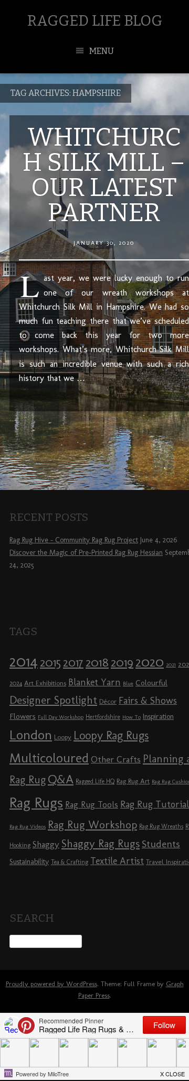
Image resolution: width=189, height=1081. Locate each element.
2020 (149, 661)
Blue (128, 683)
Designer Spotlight (53, 699)
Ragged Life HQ (95, 781)
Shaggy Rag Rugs (100, 843)
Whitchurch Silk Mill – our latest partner (104, 175)
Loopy (62, 737)
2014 (23, 661)
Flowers (22, 716)
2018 (97, 662)
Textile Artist (117, 861)
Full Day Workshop (60, 717)
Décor (108, 701)
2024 (15, 683)
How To (131, 717)
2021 (171, 664)
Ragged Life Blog (94, 20)
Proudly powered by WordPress (51, 984)
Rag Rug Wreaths (161, 826)
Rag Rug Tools (91, 805)
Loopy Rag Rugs (111, 735)
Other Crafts (116, 759)
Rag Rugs (36, 802)
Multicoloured (49, 758)
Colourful (151, 682)
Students (161, 844)
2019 (122, 662)
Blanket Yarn (94, 682)
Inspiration (158, 716)
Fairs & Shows (148, 700)
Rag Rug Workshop (92, 824)
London (30, 734)
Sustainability (29, 861)
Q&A (61, 779)
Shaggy (46, 844)
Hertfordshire (103, 716)
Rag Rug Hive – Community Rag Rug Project (73, 540)
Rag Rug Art (133, 781)
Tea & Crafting (69, 862)
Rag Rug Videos (27, 826)
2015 (50, 662)
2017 (73, 663)
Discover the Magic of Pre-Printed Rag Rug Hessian (86, 552)
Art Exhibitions (45, 683)
